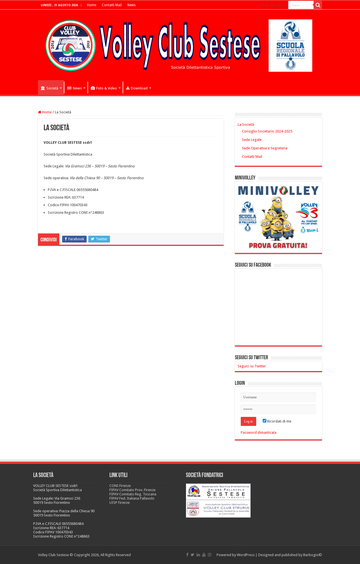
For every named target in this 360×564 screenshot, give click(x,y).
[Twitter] (267, 5)
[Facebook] (262, 5)
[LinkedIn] (273, 5)
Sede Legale (252, 140)
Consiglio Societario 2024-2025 (267, 131)
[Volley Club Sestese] (180, 44)
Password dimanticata (258, 432)
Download (139, 88)
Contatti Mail (112, 5)
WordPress (246, 555)
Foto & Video (106, 88)
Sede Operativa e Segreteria (264, 148)
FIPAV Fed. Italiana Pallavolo (131, 498)
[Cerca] (318, 5)
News (131, 5)
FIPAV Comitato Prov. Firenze (132, 490)
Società (52, 88)
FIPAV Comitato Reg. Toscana (132, 494)
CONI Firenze (120, 486)
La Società (246, 124)
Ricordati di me (278, 421)
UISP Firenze (119, 502)
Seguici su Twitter (251, 358)
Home (91, 5)
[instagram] (284, 5)
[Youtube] (278, 5)
